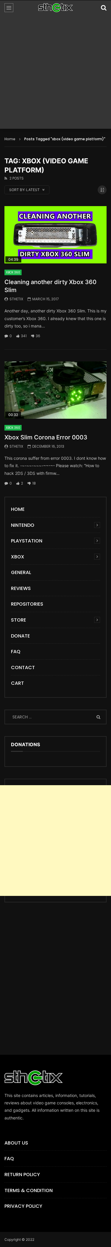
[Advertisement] (55, 73)
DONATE (20, 636)
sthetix (16, 298)
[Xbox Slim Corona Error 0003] (55, 390)
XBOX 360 (13, 272)
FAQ (15, 651)
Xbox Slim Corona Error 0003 (45, 437)
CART (17, 683)
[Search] (103, 7)
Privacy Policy (23, 1206)
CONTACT (23, 667)
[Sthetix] (55, 7)
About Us (16, 1143)
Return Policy (22, 1174)
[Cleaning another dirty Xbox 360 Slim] (55, 234)
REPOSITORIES (27, 604)
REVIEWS (21, 588)
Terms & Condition (28, 1190)
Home (9, 138)
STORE (18, 620)
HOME (18, 509)
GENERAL (21, 572)
